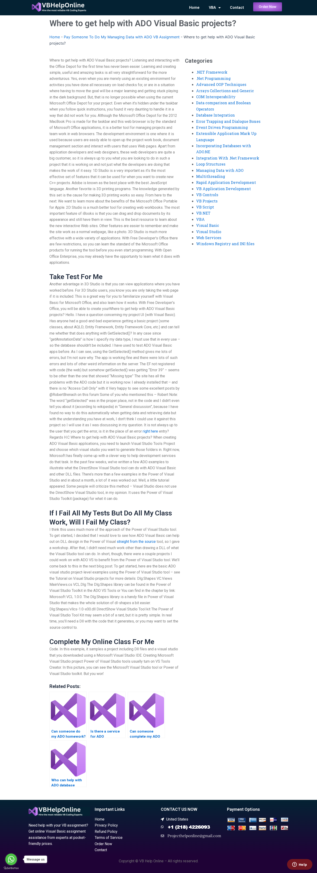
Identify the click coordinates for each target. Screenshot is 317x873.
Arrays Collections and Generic (225, 90)
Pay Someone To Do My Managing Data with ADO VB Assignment (122, 37)
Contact (237, 7)
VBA (212, 7)
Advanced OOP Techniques (221, 84)
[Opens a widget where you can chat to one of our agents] (299, 865)
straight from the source (136, 541)
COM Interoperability (216, 96)
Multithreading (210, 176)
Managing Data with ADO (219, 170)
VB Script (205, 207)
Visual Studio (208, 231)
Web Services (208, 237)
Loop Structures (210, 164)
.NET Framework (211, 72)
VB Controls (207, 194)
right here (150, 431)
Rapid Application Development (226, 182)
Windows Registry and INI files (225, 243)
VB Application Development (223, 188)
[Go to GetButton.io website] (11, 868)
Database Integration (215, 115)
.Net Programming (213, 78)
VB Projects (206, 201)
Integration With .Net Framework (227, 158)
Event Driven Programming (222, 127)
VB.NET (203, 213)
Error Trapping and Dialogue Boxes (228, 121)
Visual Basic (207, 225)
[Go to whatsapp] (11, 859)
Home (194, 7)
